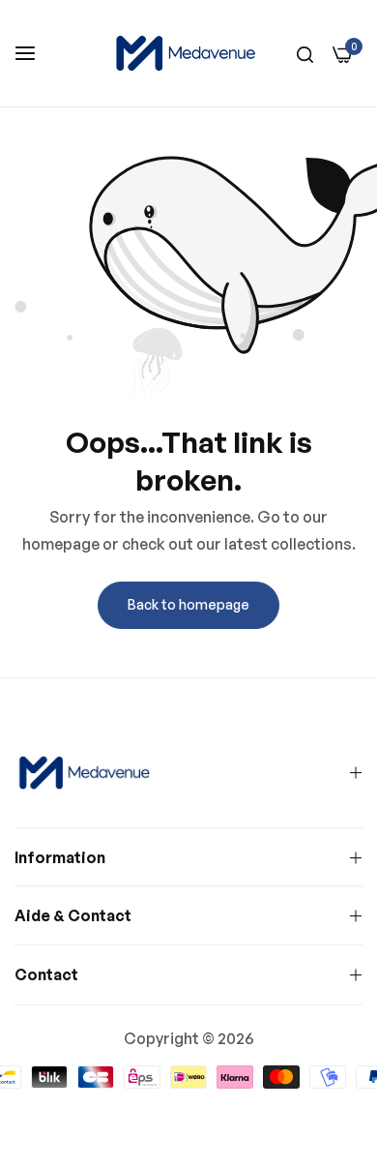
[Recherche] (305, 53)
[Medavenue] (188, 53)
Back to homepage (188, 604)
